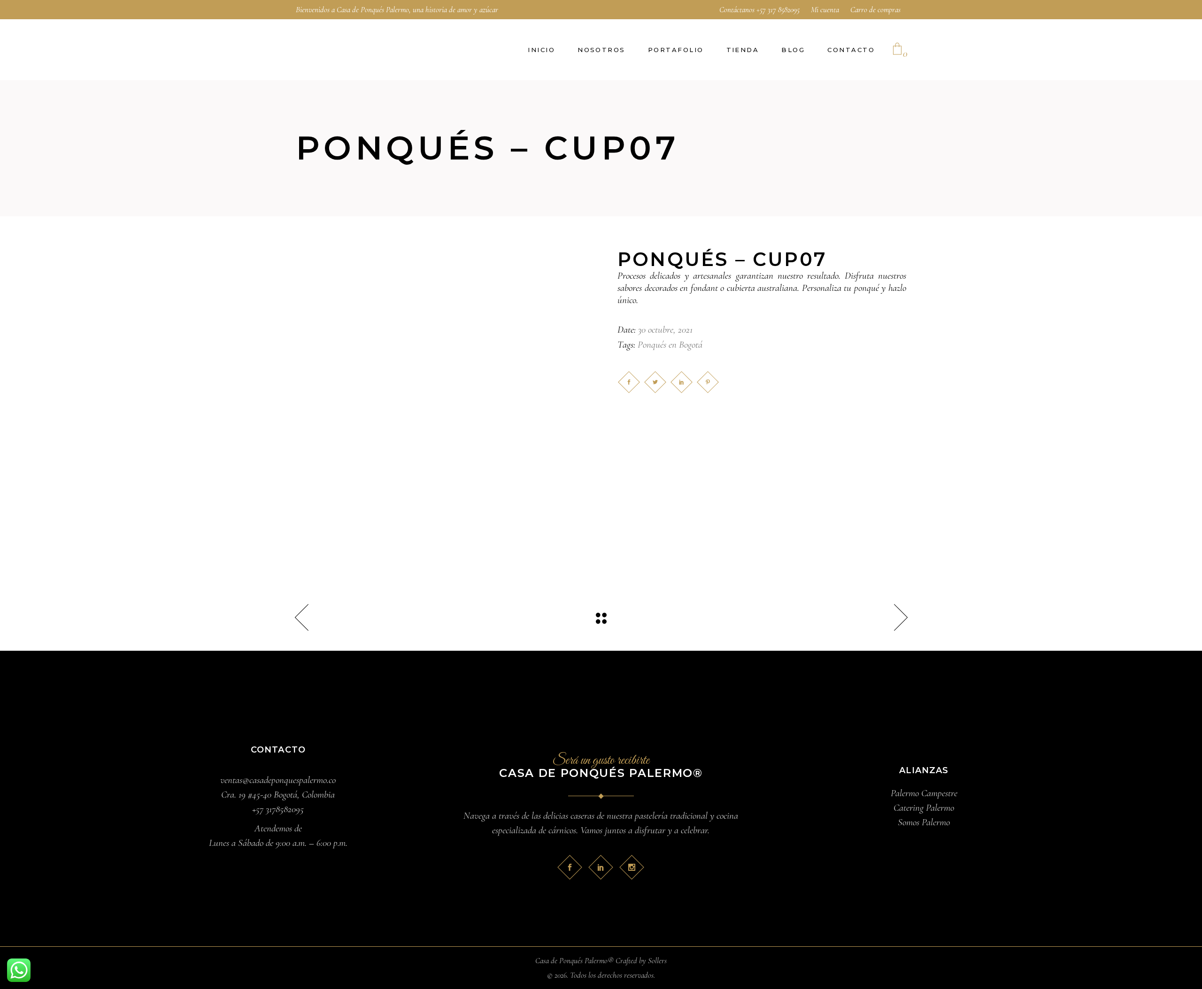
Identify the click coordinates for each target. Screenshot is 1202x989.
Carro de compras (875, 10)
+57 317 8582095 (778, 10)
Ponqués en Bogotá (670, 344)
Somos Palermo (924, 822)
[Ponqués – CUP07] (440, 393)
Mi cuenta (825, 10)
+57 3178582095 (278, 809)
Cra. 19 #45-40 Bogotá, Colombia (278, 794)
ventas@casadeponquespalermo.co (278, 780)
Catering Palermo (924, 808)
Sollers (657, 961)
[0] (897, 49)
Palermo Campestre (924, 793)
